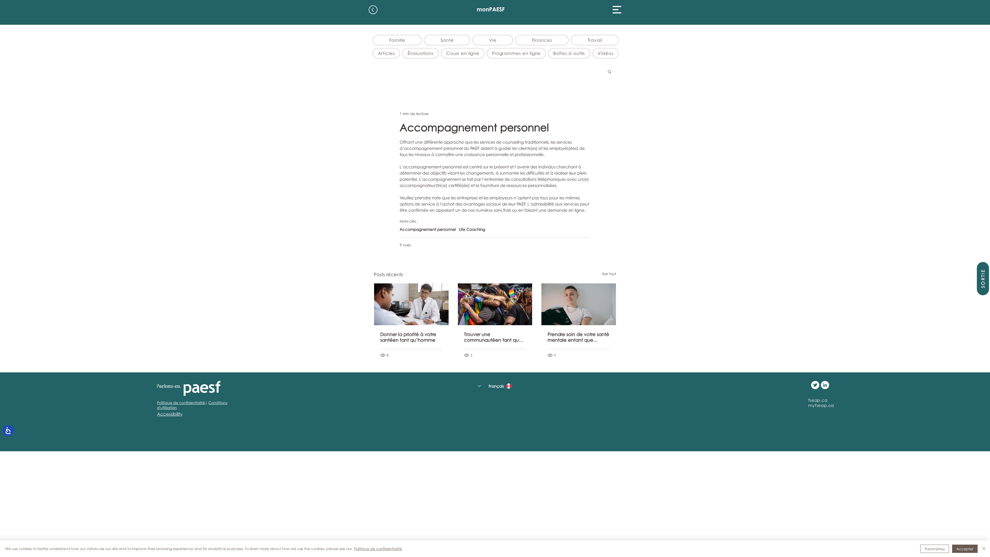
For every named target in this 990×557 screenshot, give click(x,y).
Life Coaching (472, 229)
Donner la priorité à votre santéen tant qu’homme (408, 337)
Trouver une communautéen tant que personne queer (493, 337)
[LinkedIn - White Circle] (825, 385)
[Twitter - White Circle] (815, 385)
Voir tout (609, 274)
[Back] (373, 9)
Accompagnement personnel (428, 229)
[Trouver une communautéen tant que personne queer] (495, 304)
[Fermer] (984, 549)
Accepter (964, 549)
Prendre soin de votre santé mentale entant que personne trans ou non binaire (578, 337)
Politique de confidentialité (181, 402)
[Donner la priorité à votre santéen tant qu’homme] (411, 304)
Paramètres (935, 549)
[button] (617, 9)
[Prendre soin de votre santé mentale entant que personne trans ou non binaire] (578, 304)
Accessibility (170, 414)
